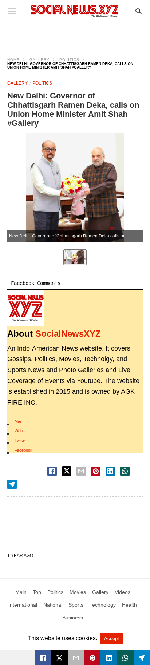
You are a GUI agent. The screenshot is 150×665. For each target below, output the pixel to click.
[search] (138, 11)
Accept (111, 638)
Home (13, 60)
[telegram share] (12, 484)
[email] (76, 657)
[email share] (81, 471)
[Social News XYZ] (74, 10)
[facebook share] (52, 471)
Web (19, 431)
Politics (69, 60)
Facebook (23, 450)
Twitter (20, 440)
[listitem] (75, 257)
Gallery (39, 60)
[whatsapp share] (125, 471)
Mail (18, 421)
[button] (25, 308)
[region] (75, 35)
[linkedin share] (110, 471)
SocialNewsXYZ (68, 334)
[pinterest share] (95, 471)
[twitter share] (66, 471)
